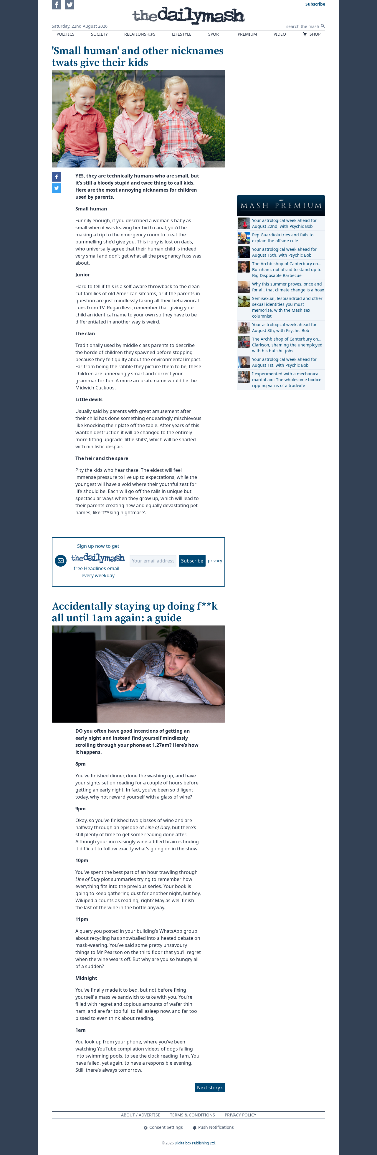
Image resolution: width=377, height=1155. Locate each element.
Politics (66, 34)
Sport (214, 34)
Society (99, 34)
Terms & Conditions (192, 1115)
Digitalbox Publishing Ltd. (195, 1143)
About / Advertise (140, 1115)
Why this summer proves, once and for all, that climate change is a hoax (288, 287)
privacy (215, 560)
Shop (314, 34)
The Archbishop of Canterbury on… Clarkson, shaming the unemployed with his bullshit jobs (287, 345)
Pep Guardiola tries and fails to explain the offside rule (282, 237)
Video (280, 34)
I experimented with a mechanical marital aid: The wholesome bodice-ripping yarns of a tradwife (287, 379)
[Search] (322, 26)
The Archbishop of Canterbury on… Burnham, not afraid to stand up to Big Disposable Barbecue (286, 269)
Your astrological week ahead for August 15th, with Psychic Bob (284, 252)
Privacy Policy (240, 1115)
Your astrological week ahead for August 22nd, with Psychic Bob (284, 223)
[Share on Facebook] (56, 177)
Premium (247, 34)
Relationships (140, 34)
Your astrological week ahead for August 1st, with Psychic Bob (284, 362)
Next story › (210, 1087)
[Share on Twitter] (56, 188)
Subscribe (192, 560)
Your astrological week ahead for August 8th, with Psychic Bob (284, 327)
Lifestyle (181, 34)
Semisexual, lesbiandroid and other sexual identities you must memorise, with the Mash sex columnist (287, 307)
